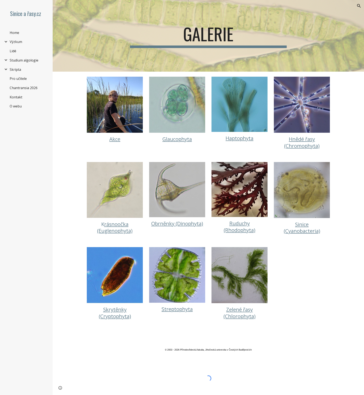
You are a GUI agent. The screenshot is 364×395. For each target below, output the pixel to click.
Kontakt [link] (16, 97)
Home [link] (14, 32)
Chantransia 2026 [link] (23, 88)
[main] (208, 36)
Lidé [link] (13, 51)
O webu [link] (16, 106)
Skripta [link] (15, 69)
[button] (359, 6)
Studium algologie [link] (24, 60)
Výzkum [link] (16, 41)
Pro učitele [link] (18, 78)
